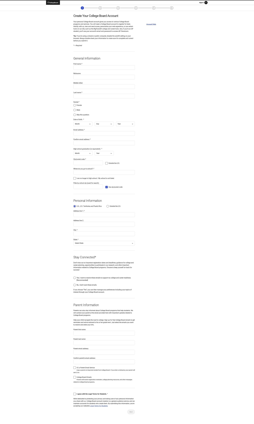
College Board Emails (84, 377)
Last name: (77, 92)
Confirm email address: (81, 139)
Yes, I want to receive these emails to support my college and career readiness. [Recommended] (104, 279)
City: (74, 230)
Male (78, 110)
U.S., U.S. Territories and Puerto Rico (89, 206)
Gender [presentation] (75, 102)
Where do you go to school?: (83, 169)
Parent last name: (79, 339)
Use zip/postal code (115, 187)
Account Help (151, 24)
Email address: (78, 130)
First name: (77, 64)
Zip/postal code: (79, 159)
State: (75, 239)
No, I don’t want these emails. (87, 285)
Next (131, 412)
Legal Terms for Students (99, 406)
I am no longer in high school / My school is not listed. (95, 178)
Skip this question (83, 115)
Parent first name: (79, 329)
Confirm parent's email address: (84, 358)
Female (79, 105)
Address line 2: (78, 220)
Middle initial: (78, 83)
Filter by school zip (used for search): (86, 183)
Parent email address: (81, 349)
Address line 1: (78, 211)
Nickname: (77, 73)
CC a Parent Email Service (86, 368)
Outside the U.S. (114, 163)
